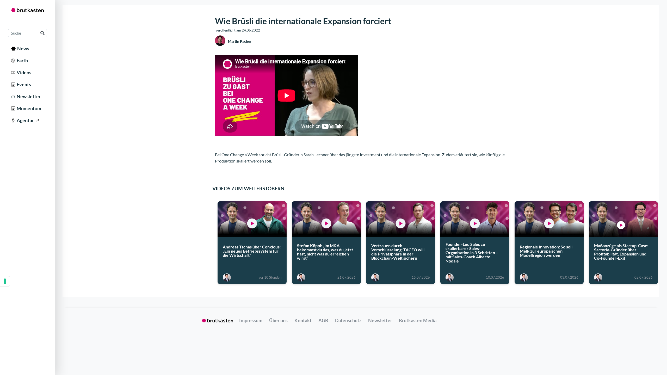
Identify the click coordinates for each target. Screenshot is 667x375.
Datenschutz (348, 320)
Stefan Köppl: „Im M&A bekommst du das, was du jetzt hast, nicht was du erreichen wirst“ (325, 251)
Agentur (24, 120)
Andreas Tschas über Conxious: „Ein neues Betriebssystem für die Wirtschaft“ (252, 251)
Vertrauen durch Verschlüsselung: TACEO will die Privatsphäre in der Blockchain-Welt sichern (397, 251)
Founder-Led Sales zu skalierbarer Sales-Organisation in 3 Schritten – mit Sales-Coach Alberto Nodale (472, 252)
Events (23, 84)
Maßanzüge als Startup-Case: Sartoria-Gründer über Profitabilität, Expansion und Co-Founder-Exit (621, 251)
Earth (21, 60)
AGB (323, 320)
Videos (23, 72)
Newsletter (28, 96)
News (22, 48)
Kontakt (303, 320)
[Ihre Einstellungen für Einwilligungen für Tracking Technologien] (5, 281)
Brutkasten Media (417, 320)
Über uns (278, 320)
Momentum (28, 108)
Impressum (250, 320)
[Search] (42, 33)
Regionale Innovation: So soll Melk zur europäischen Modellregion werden (546, 251)
